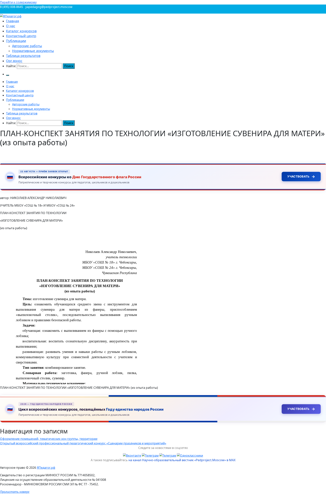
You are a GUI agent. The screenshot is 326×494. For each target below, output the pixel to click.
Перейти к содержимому (18, 2)
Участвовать (301, 176)
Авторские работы (27, 46)
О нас (10, 26)
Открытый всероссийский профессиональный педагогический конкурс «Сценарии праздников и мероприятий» (83, 443)
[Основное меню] (7, 75)
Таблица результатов (23, 55)
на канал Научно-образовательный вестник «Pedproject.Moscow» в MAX (181, 460)
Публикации (16, 40)
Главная (12, 21)
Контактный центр (21, 36)
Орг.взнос (14, 60)
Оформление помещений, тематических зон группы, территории (48, 439)
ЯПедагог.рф (46, 468)
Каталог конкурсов (21, 31)
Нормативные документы (33, 50)
